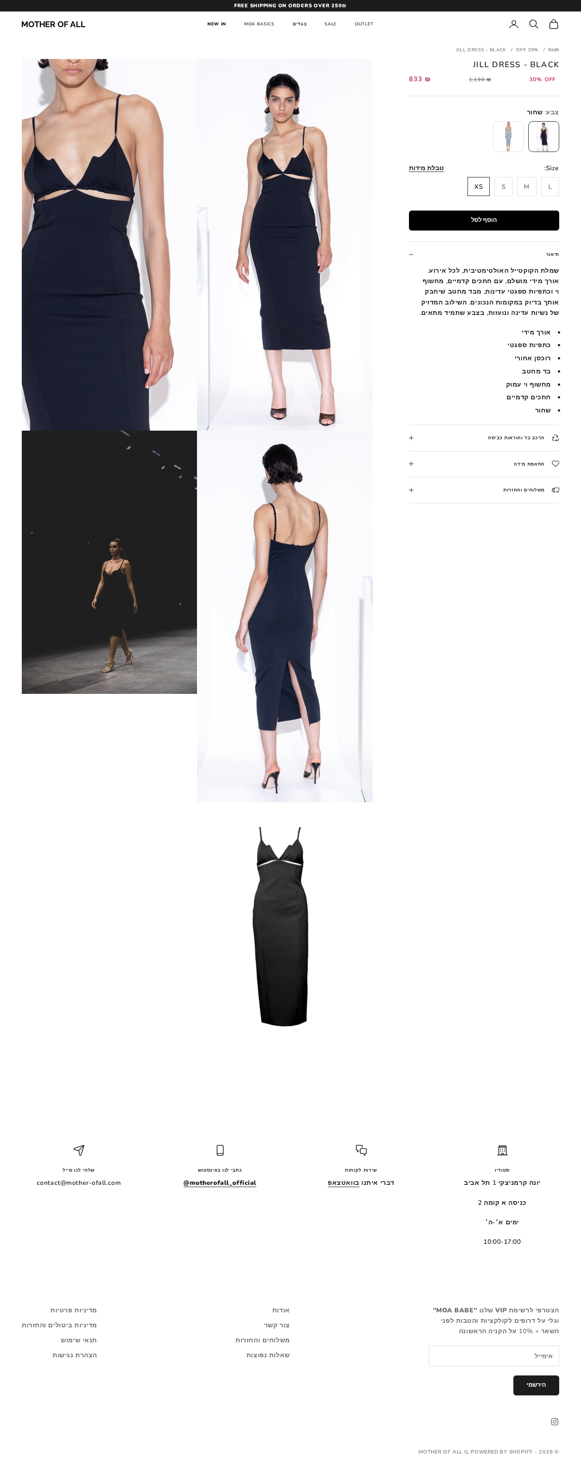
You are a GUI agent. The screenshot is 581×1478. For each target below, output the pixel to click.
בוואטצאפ (343, 1182)
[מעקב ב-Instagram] (554, 1421)
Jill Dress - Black (481, 50)
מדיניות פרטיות (73, 1310)
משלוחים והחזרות (263, 1340)
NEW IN (216, 24)
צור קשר (277, 1325)
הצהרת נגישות (75, 1355)
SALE (331, 24)
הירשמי (536, 1385)
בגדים (299, 24)
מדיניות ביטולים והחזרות (59, 1325)
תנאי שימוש (79, 1340)
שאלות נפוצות (268, 1355)
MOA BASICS (259, 24)
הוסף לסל (484, 220)
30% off (527, 50)
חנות (553, 50)
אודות (281, 1310)
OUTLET (364, 24)
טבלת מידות (426, 168)
